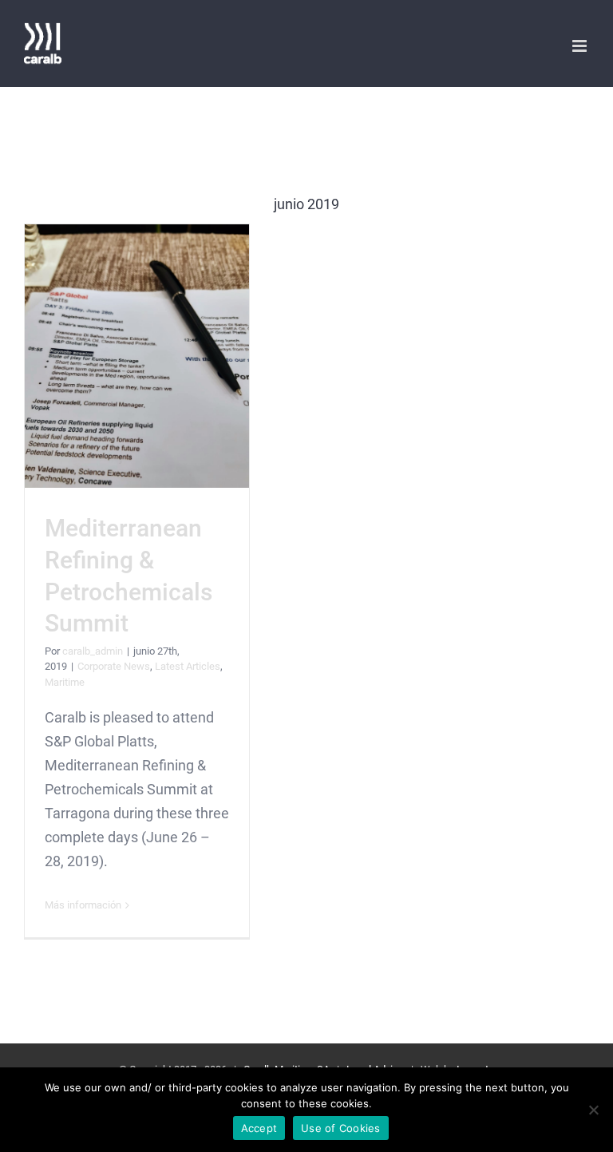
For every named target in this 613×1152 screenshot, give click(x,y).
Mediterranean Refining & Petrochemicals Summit (137, 356)
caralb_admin (92, 651)
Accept (259, 1128)
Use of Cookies (341, 1128)
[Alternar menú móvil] (580, 46)
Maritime (65, 682)
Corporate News (113, 666)
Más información (83, 905)
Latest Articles (187, 666)
